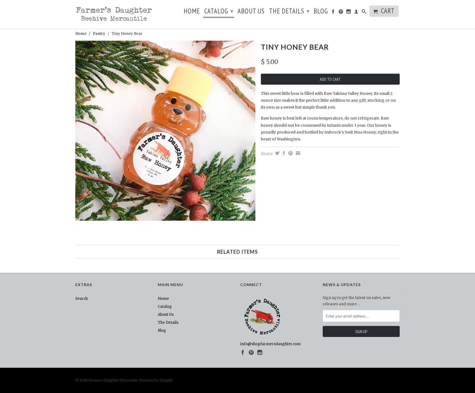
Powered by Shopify (156, 380)
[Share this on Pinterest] (290, 153)
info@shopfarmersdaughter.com (270, 344)
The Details (289, 11)
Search (81, 298)
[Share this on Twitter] (277, 153)
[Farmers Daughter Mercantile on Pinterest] (341, 12)
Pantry (99, 33)
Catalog (219, 11)
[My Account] (356, 12)
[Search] (364, 12)
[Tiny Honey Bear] (165, 131)
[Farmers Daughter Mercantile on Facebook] (333, 12)
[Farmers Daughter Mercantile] (113, 14)
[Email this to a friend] (297, 153)
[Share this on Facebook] (283, 153)
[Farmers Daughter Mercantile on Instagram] (348, 12)
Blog (321, 12)
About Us (251, 12)
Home (192, 12)
